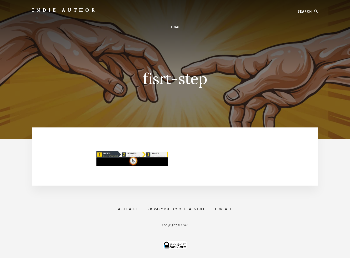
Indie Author (64, 10)
